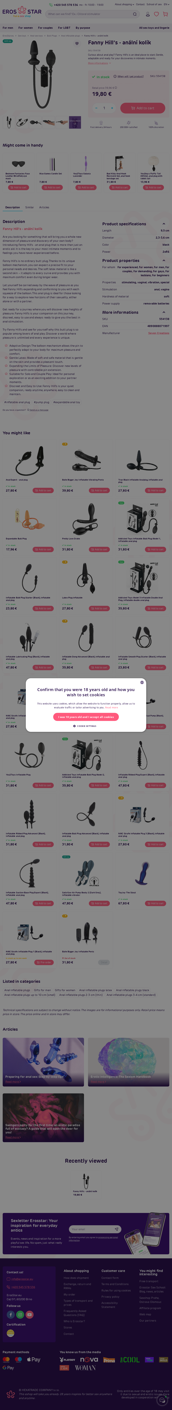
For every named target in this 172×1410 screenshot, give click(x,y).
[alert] (86, 705)
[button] (86, 726)
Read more (111, 707)
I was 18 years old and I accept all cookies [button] (86, 716)
